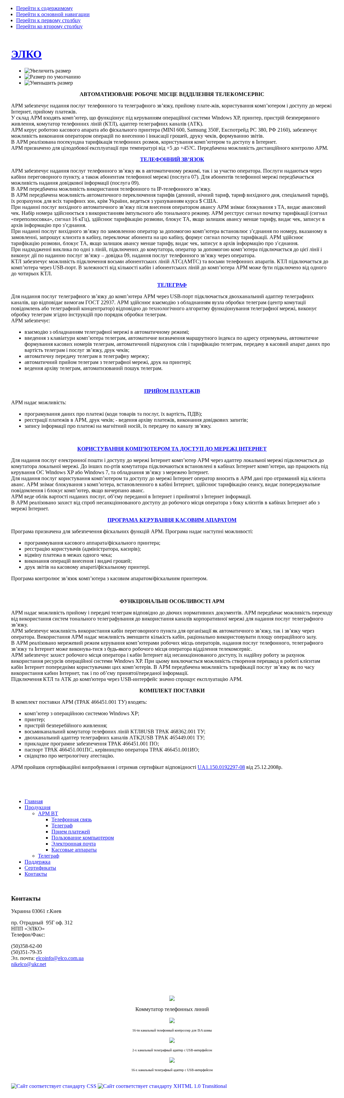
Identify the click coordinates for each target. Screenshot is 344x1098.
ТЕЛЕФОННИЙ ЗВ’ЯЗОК (172, 159)
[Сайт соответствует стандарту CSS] (54, 1086)
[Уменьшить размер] (49, 83)
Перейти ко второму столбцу (49, 26)
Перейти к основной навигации (53, 14)
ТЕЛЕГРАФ (172, 285)
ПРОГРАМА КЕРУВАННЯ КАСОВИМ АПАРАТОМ (172, 520)
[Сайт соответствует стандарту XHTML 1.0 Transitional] (162, 1086)
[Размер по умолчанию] (53, 77)
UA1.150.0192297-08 (221, 767)
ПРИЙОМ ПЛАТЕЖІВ (172, 391)
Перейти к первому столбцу (48, 20)
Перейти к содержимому (44, 8)
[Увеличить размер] (48, 71)
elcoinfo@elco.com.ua (60, 958)
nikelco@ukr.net (28, 964)
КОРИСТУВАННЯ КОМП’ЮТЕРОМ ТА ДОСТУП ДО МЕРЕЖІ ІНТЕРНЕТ (172, 449)
